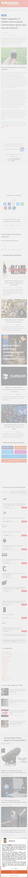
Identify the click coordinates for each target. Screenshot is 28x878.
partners (10, 844)
